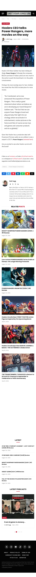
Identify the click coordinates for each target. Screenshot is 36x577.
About (6, 552)
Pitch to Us (14, 557)
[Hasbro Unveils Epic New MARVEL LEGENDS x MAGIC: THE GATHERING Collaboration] (18, 334)
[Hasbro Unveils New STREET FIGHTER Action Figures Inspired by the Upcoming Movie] (18, 305)
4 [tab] (20, 532)
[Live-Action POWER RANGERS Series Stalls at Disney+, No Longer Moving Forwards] (18, 248)
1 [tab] (15, 532)
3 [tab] (18, 532)
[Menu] (3, 14)
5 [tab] (21, 532)
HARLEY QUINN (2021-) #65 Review (13, 472)
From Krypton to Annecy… (14, 522)
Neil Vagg (9, 39)
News (4, 518)
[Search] (33, 14)
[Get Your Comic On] (19, 13)
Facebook (12, 156)
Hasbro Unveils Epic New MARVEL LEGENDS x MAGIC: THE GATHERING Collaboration (17, 347)
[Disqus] (18, 410)
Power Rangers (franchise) (16, 166)
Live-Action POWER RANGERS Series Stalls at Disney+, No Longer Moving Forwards (18, 261)
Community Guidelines (12, 555)
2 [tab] (16, 532)
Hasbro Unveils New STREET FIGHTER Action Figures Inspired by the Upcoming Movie (17, 318)
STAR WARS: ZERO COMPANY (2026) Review (16, 455)
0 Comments (25, 39)
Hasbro (5, 166)
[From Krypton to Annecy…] (18, 506)
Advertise (22, 557)
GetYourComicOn (17, 158)
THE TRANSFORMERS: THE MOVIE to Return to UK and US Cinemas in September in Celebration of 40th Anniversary (18, 376)
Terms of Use (26, 552)
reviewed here (28, 139)
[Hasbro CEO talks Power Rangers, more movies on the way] (18, 56)
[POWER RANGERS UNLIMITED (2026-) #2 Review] (18, 276)
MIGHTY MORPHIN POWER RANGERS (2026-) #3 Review (17, 232)
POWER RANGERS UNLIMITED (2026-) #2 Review (16, 289)
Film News (5, 23)
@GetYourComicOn (27, 156)
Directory (25, 555)
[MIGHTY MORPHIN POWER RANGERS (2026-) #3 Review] (18, 219)
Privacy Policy (15, 552)
